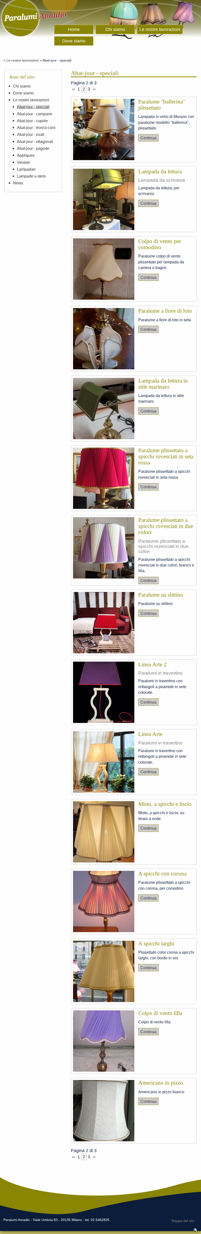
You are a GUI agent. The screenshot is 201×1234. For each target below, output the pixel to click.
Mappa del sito (183, 1221)
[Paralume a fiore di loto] (103, 339)
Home (74, 29)
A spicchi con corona (162, 874)
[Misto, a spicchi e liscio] (103, 832)
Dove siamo (74, 41)
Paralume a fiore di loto (165, 311)
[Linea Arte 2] (103, 693)
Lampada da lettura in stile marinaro (163, 384)
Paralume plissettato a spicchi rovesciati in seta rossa (165, 456)
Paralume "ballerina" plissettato (161, 105)
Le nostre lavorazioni (159, 29)
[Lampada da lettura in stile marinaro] (103, 409)
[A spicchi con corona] (103, 902)
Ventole (23, 162)
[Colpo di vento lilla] (103, 1041)
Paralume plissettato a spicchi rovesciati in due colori (165, 526)
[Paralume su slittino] (103, 623)
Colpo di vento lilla (160, 1013)
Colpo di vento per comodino (159, 244)
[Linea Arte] (103, 762)
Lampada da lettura (160, 171)
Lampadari (26, 169)
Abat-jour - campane (34, 114)
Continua (148, 138)
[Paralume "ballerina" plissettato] (103, 130)
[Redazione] (195, 1231)
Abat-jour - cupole (32, 120)
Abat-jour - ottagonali (35, 141)
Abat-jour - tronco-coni (36, 127)
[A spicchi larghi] (103, 972)
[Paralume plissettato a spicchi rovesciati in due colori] (103, 548)
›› (94, 89)
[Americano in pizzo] (103, 1111)
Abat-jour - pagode (33, 148)
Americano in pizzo (160, 1083)
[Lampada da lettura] (103, 200)
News (18, 183)
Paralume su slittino (160, 595)
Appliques (26, 155)
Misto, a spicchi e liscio (164, 804)
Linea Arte (150, 734)
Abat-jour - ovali (30, 134)
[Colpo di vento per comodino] (103, 269)
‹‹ (73, 89)
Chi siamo (115, 29)
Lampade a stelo (31, 176)
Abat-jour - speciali (33, 106)
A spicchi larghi (156, 943)
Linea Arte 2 (152, 664)
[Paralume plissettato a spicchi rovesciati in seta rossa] (103, 479)
